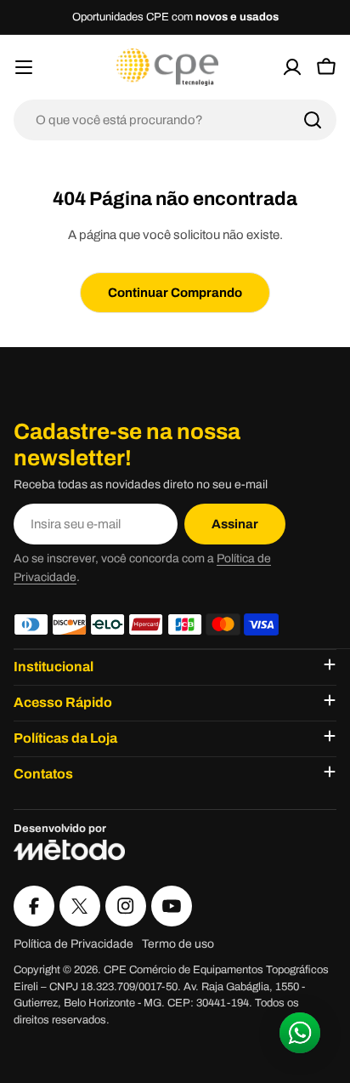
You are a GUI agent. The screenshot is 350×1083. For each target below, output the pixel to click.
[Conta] (292, 67)
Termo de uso (178, 944)
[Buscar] (312, 120)
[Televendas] (265, 67)
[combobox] (175, 120)
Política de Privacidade (73, 944)
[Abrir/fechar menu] (24, 67)
